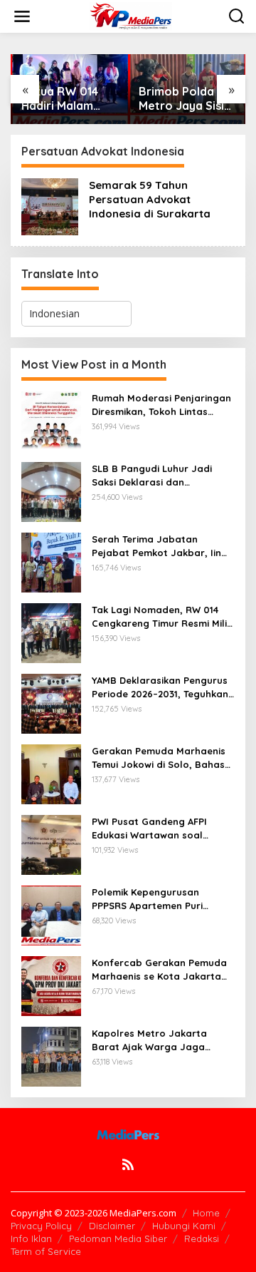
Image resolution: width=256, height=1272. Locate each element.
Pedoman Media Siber (118, 1238)
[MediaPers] (131, 15)
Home (206, 1213)
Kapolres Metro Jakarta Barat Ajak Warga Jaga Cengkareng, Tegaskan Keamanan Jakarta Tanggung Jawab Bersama (163, 1039)
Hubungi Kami (183, 1225)
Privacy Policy (41, 1225)
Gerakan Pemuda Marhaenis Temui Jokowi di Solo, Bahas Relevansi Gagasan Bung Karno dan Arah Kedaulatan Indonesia (158, 757)
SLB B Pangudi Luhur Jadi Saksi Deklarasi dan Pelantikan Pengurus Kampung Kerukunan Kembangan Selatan (152, 475)
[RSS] (128, 1164)
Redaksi (201, 1238)
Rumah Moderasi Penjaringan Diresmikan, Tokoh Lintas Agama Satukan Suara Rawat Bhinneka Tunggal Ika (162, 404)
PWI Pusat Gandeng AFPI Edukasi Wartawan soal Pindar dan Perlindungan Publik (150, 828)
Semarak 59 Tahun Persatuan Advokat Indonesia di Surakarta (149, 199)
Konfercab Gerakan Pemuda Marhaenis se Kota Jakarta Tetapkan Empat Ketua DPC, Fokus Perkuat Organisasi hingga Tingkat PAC (159, 969)
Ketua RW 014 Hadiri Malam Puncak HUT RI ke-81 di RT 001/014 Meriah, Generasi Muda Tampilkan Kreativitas (65, 99)
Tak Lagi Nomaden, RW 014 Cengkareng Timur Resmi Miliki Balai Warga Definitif (163, 616)
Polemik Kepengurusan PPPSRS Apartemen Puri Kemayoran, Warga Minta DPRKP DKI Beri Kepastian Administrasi (152, 898)
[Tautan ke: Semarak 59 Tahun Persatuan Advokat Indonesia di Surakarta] (49, 205)
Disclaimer (112, 1225)
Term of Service (46, 1251)
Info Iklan (31, 1238)
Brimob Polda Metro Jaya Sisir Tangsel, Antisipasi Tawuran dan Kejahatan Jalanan (184, 99)
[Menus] (22, 16)
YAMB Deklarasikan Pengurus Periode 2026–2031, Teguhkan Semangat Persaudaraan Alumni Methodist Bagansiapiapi (160, 687)
